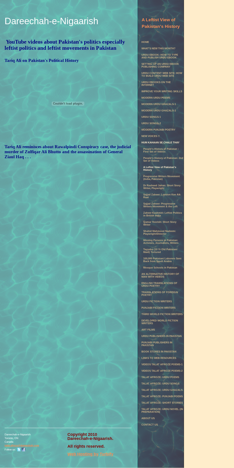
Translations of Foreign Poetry (159, 293)
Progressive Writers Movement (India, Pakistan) (161, 177)
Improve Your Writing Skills (161, 91)
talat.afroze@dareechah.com (22, 445)
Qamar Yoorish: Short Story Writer (159, 223)
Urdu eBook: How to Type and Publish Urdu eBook (159, 56)
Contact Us (149, 424)
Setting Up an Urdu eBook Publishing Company (160, 65)
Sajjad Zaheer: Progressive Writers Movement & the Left (160, 205)
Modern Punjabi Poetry (158, 129)
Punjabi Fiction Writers (158, 307)
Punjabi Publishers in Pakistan (156, 344)
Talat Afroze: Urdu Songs (160, 383)
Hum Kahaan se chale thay (160, 142)
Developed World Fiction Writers (159, 322)
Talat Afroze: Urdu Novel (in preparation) (162, 410)
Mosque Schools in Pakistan (160, 267)
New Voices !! (150, 136)
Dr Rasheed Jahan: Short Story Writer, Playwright (162, 186)
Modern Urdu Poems (155, 97)
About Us (148, 418)
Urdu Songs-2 (151, 123)
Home (145, 42)
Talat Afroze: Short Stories (162, 402)
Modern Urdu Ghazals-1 (158, 104)
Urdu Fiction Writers (156, 301)
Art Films (148, 329)
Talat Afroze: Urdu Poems (160, 377)
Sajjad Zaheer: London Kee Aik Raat (162, 196)
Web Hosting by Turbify (90, 454)
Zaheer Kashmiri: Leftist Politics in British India (162, 214)
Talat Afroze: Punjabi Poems (162, 396)
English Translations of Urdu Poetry (159, 284)
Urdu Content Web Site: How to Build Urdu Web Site (161, 74)
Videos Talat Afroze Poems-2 (162, 370)
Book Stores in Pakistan (158, 351)
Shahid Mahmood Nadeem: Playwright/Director (159, 232)
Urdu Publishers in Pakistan (161, 336)
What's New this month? (158, 48)
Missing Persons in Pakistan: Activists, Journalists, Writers (160, 241)
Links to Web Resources (158, 358)
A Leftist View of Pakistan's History (159, 168)
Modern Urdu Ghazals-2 (158, 110)
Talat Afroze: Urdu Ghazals (162, 390)
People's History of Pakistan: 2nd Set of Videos (163, 159)
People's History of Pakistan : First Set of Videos (161, 150)
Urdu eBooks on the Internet (156, 83)
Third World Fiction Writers (162, 314)
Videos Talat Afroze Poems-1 (162, 364)
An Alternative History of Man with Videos (160, 275)
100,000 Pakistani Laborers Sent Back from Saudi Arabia (162, 260)
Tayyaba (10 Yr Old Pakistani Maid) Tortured (160, 250)
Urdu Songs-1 (151, 117)
